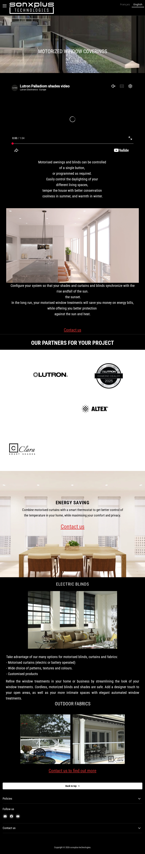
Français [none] (125, 4)
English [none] (138, 4)
